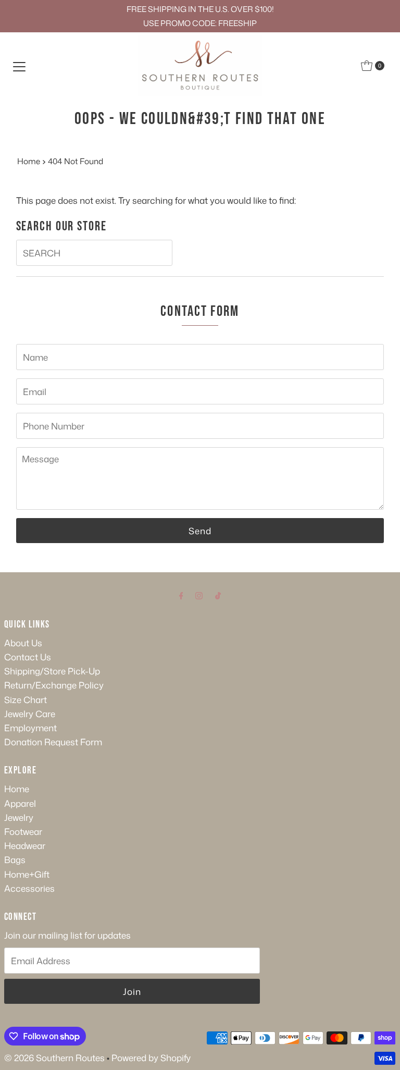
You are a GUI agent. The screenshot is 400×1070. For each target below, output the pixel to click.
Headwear (24, 845)
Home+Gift (26, 874)
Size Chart (25, 699)
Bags (15, 859)
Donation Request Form (53, 741)
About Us (23, 642)
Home (28, 161)
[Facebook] (181, 595)
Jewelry (18, 817)
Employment (30, 727)
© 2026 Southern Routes (54, 1057)
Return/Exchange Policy (54, 685)
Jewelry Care (29, 713)
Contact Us (27, 656)
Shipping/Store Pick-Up (52, 671)
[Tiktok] (218, 595)
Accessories (29, 888)
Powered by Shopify (151, 1057)
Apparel (20, 803)
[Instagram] (199, 595)
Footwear (23, 831)
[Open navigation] (19, 65)
